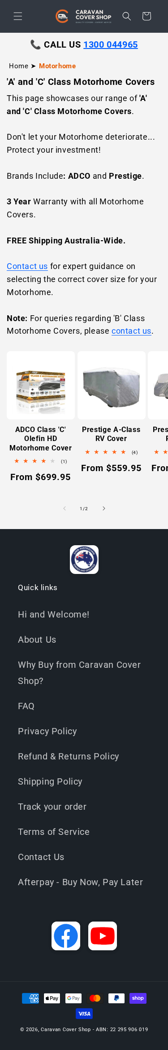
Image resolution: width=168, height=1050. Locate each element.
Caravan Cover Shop (66, 1029)
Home (18, 66)
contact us (131, 330)
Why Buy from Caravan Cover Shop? (79, 672)
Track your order (52, 806)
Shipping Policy (50, 781)
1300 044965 (110, 44)
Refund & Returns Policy (68, 756)
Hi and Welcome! (54, 614)
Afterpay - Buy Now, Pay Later (80, 882)
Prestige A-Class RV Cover (111, 434)
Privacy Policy (47, 731)
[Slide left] (64, 508)
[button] (18, 16)
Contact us (27, 266)
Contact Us (41, 856)
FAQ (26, 706)
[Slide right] (104, 508)
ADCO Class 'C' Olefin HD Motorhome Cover (40, 438)
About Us (37, 639)
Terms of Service (54, 831)
